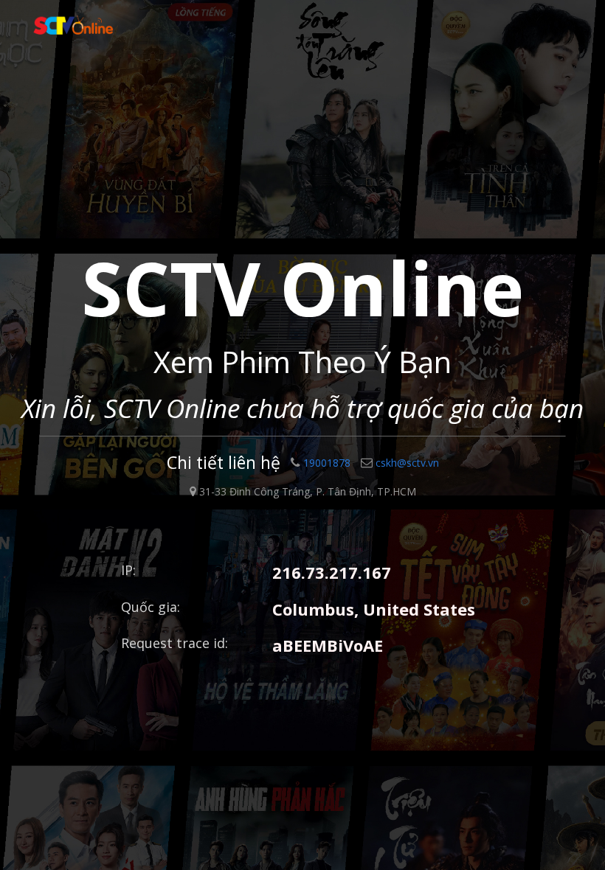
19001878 (326, 463)
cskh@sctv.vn (407, 463)
